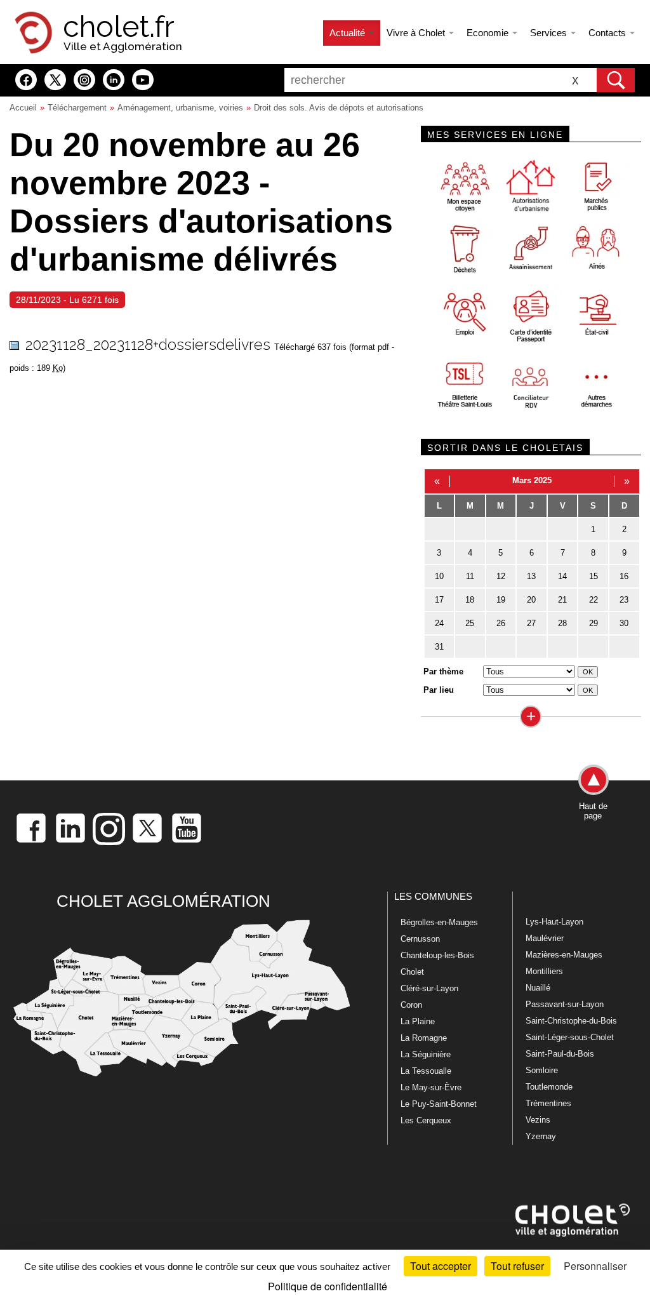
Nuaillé (538, 987)
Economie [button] (489, 32)
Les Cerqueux (426, 1120)
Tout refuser (517, 1266)
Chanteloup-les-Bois (437, 955)
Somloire (542, 1070)
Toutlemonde (549, 1087)
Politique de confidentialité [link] (327, 1286)
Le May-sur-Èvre (431, 1087)
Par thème (443, 671)
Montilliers (544, 971)
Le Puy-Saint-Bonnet (439, 1104)
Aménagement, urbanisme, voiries (180, 107)
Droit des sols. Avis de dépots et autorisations (338, 107)
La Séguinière (426, 1054)
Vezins (538, 1120)
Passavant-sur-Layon (565, 1004)
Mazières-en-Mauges (564, 954)
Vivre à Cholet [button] (417, 32)
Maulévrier (545, 938)
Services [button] (549, 32)
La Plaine (418, 1021)
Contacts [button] (608, 32)
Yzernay (541, 1136)
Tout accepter (440, 1266)
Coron (411, 1005)
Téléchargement (77, 107)
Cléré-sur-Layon (429, 988)
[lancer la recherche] (616, 80)
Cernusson (420, 939)
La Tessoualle (426, 1071)
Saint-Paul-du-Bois (560, 1054)
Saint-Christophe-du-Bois (571, 1021)
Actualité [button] (348, 32)
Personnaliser (595, 1266)
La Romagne (424, 1038)
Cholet (412, 972)
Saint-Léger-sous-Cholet (570, 1037)
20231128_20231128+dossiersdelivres (147, 344)
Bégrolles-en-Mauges (439, 922)
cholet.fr (119, 27)
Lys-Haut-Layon (554, 921)
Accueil (23, 107)
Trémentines (548, 1103)
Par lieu (438, 690)
